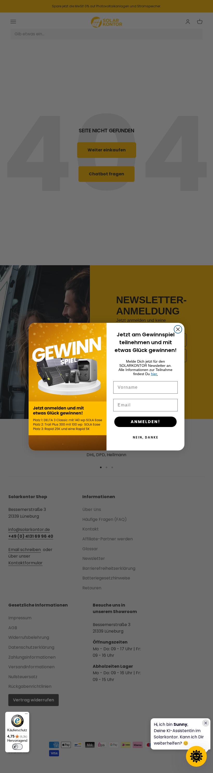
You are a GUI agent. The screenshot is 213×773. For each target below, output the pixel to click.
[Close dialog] (178, 329)
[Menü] (26, 715)
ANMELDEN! (145, 422)
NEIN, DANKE (145, 437)
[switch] (17, 747)
